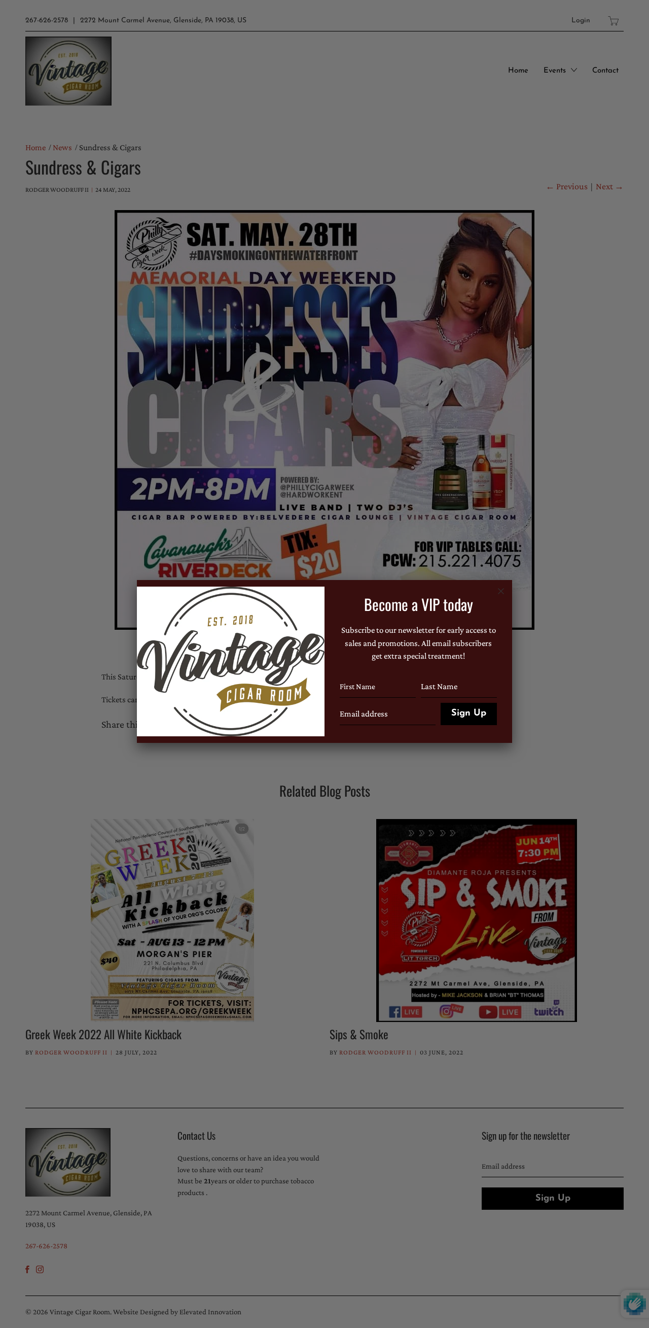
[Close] (501, 591)
